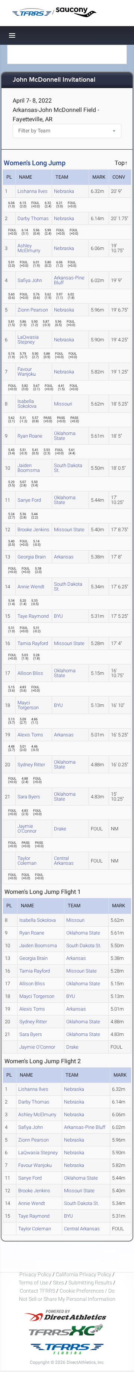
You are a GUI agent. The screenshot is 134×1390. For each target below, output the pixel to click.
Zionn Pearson (32, 310)
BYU (58, 616)
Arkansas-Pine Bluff (69, 280)
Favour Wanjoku (26, 371)
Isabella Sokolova (26, 403)
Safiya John (29, 280)
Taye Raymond (33, 616)
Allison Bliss (30, 673)
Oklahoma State (65, 436)
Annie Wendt (30, 586)
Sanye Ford (29, 500)
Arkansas (64, 557)
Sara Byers (28, 796)
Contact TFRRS (38, 1291)
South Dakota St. (68, 468)
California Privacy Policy (83, 1274)
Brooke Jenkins (33, 529)
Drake (60, 829)
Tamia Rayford (32, 643)
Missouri (63, 404)
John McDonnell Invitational (54, 80)
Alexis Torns (30, 735)
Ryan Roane (29, 436)
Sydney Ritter (31, 764)
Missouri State (69, 529)
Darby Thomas (33, 218)
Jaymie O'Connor (26, 828)
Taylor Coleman (26, 860)
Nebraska (64, 191)
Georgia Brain (31, 557)
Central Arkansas (64, 860)
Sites (58, 1283)
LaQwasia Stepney (28, 339)
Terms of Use (33, 1283)
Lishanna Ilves (32, 191)
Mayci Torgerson (28, 705)
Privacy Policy (35, 1274)
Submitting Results (90, 1283)
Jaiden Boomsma (28, 468)
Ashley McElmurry (28, 248)
